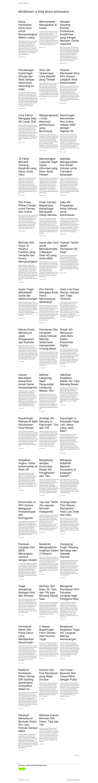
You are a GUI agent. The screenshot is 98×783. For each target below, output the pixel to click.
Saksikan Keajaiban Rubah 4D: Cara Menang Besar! (70, 379)
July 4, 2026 (20, 750)
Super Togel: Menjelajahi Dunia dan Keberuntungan (27, 294)
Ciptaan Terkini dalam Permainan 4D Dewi (69, 247)
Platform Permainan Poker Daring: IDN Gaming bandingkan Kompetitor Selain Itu (26, 679)
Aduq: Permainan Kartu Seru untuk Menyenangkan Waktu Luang (27, 29)
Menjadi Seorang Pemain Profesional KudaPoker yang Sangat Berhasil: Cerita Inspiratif (69, 32)
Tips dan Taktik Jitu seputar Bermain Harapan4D (48, 507)
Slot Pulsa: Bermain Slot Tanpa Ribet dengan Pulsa (68, 674)
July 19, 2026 (41, 495)
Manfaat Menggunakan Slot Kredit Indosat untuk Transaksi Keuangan (69, 166)
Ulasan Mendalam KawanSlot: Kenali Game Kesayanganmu (27, 381)
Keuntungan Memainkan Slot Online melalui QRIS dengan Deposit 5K (68, 123)
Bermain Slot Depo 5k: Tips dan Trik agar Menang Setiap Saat (48, 592)
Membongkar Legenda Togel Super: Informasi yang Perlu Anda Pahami (48, 166)
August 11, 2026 (21, 282)
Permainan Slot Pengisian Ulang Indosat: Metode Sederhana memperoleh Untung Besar (48, 339)
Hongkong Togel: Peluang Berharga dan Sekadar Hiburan (69, 550)
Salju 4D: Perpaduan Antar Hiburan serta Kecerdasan (68, 209)
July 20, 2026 (21, 490)
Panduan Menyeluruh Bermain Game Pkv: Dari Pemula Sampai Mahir (27, 723)
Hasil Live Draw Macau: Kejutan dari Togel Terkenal (69, 294)
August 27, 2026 (21, 56)
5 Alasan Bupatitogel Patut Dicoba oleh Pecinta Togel (47, 633)
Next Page (77, 755)
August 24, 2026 (63, 63)
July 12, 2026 (41, 616)
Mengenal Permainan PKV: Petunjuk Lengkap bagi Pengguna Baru (70, 592)
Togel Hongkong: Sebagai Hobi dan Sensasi (26, 591)
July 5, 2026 (62, 698)
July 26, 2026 (21, 361)
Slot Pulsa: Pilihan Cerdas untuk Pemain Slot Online (27, 207)
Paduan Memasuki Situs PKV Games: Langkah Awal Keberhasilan (70, 76)
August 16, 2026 (63, 234)
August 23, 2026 (21, 108)
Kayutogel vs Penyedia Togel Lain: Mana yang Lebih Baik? (69, 425)
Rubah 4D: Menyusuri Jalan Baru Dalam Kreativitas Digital (66, 337)
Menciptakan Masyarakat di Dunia (48, 25)
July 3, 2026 (41, 744)
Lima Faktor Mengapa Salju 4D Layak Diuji (27, 118)
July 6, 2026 (20, 708)
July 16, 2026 (21, 537)
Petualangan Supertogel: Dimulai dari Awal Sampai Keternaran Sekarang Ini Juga (26, 79)
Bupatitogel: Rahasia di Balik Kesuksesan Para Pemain (28, 423)
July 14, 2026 (41, 574)
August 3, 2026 (42, 322)
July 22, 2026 (62, 405)
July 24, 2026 (42, 367)
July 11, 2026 (20, 663)
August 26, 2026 (42, 47)
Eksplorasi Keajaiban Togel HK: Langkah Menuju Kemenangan (70, 633)
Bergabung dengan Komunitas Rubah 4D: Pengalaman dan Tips (46, 468)
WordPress (77, 779)
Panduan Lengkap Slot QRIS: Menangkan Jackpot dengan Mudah (27, 552)
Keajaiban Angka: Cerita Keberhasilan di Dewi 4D (27, 464)
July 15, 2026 (41, 532)
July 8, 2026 (41, 658)
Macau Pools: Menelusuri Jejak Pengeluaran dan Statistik (26, 336)
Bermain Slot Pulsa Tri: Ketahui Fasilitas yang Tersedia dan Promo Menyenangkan (27, 252)
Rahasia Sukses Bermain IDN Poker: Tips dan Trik (49, 720)
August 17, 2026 (63, 151)
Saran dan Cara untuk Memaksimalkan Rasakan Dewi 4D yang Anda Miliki (48, 250)
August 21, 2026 (42, 150)
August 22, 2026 (21, 142)
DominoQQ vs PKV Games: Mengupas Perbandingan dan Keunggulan (27, 510)
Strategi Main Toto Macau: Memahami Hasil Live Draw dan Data (69, 508)
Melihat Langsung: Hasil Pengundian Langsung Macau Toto (46, 382)
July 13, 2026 (21, 615)
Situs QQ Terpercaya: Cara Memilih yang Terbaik (47, 74)
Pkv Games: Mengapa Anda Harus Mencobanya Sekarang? (48, 296)
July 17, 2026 (62, 495)
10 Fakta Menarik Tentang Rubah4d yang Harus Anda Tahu (27, 166)
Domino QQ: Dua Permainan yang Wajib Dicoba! (48, 674)
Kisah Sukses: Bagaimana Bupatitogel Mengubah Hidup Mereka (48, 209)
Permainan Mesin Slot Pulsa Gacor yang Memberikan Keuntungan (26, 634)
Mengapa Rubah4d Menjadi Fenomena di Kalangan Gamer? (68, 468)
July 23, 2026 (62, 366)
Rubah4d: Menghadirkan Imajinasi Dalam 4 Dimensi (48, 549)
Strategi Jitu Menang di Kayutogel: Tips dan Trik (48, 423)
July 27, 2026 (62, 319)
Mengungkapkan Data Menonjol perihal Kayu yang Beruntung (48, 123)
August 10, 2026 (42, 279)
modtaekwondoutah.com (23, 3)
